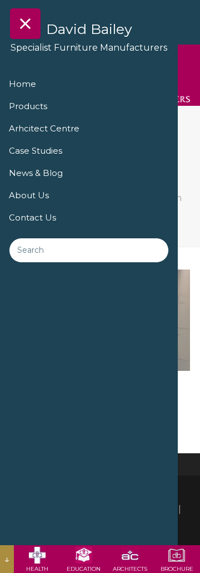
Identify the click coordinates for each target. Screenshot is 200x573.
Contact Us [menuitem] (32, 217)
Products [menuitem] (28, 106)
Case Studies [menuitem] (35, 150)
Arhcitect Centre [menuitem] (44, 128)
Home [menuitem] (22, 84)
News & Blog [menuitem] (36, 173)
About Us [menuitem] (29, 195)
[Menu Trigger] (25, 23)
